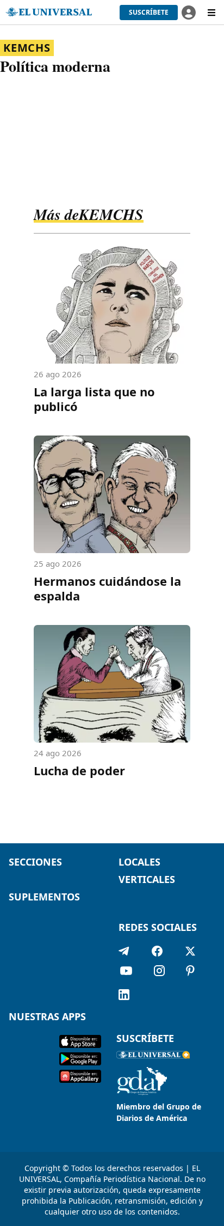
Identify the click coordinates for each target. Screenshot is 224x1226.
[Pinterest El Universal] (190, 972)
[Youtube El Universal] (126, 972)
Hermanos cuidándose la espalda (107, 588)
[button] (149, 12)
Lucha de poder (79, 770)
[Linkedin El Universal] (124, 994)
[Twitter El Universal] (190, 951)
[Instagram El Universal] (159, 972)
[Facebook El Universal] (157, 951)
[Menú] (211, 12)
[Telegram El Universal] (124, 951)
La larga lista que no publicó (94, 398)
